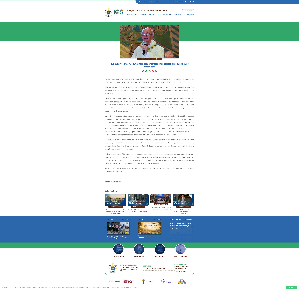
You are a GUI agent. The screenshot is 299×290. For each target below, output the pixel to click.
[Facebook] (185, 1)
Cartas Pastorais (175, 14)
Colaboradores (188, 14)
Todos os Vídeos (125, 219)
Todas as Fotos (157, 219)
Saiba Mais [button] (135, 287)
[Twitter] (193, 1)
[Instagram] (187, 1)
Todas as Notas (189, 219)
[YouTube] (190, 1)
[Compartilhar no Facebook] (143, 71)
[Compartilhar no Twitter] (150, 71)
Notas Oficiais (163, 14)
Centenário (143, 14)
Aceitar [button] (291, 287)
